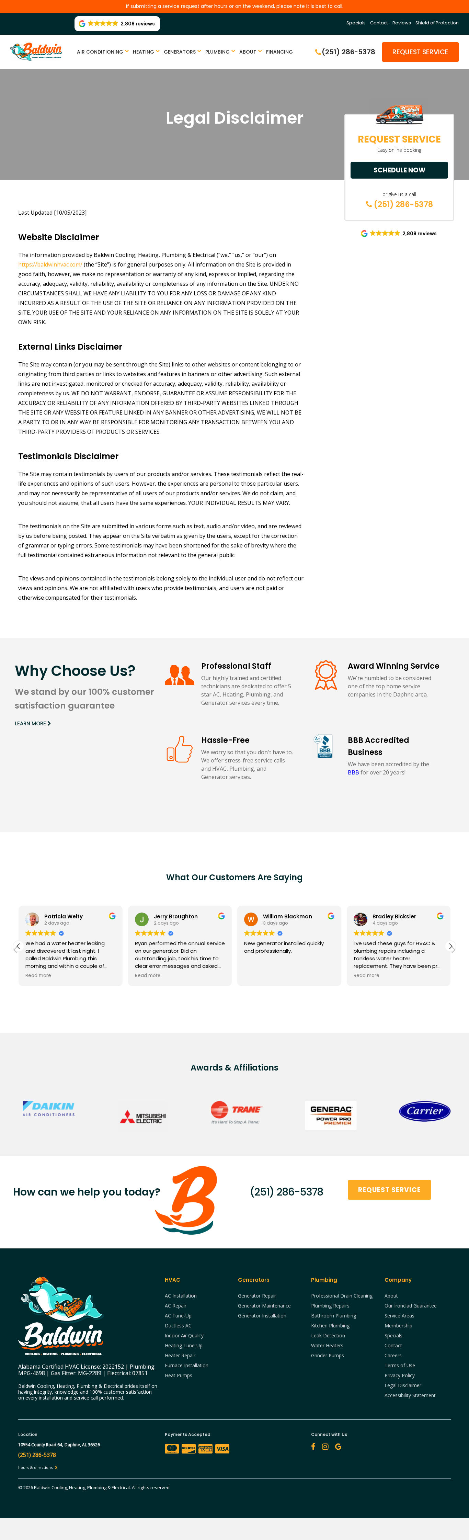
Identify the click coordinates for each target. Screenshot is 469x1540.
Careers (393, 1355)
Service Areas (399, 1315)
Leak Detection (328, 1335)
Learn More (31, 723)
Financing (279, 51)
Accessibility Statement (410, 1395)
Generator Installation (262, 1315)
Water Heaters (327, 1345)
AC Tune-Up (178, 1315)
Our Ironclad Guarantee (411, 1305)
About (247, 51)
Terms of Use (400, 1365)
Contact (379, 23)
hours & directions (36, 1467)
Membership (398, 1325)
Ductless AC (178, 1325)
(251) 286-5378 (402, 204)
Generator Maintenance (264, 1305)
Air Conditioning (100, 51)
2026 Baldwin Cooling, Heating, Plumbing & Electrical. (77, 1487)
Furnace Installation (186, 1365)
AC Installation (181, 1295)
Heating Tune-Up (184, 1345)
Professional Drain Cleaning (342, 1295)
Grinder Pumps (327, 1355)
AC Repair (175, 1305)
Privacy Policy (400, 1375)
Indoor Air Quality (184, 1335)
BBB (353, 772)
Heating (143, 51)
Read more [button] (38, 976)
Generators (180, 51)
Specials (356, 23)
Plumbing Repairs (330, 1305)
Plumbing (217, 51)
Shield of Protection (437, 23)
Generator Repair (257, 1295)
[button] (450, 946)
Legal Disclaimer (403, 1385)
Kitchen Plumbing (330, 1325)
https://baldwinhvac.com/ (50, 264)
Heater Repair (180, 1355)
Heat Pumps (178, 1375)
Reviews (401, 23)
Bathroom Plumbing (333, 1315)
